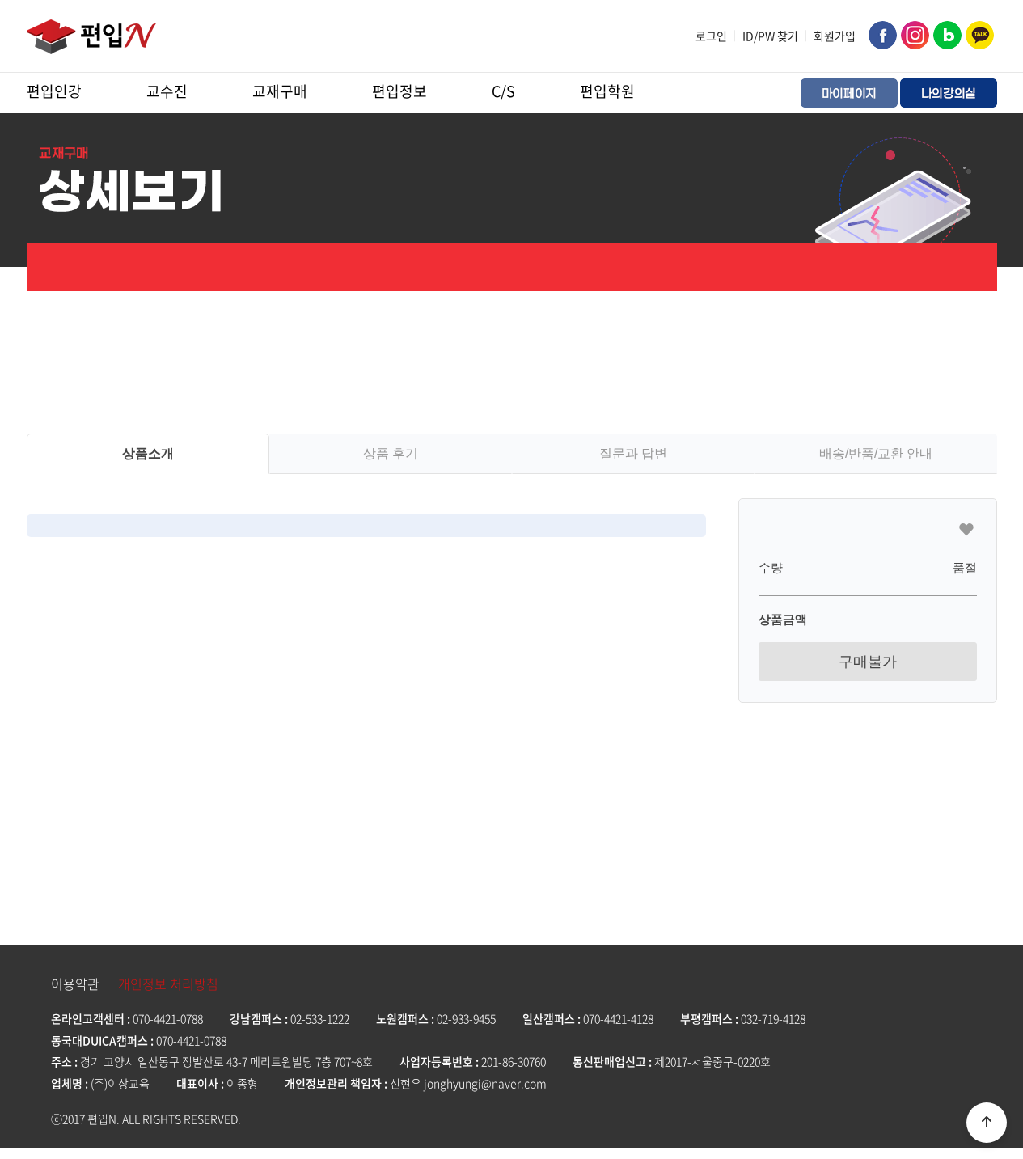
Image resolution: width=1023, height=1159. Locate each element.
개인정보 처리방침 (168, 983)
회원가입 (835, 35)
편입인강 (54, 91)
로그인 (711, 35)
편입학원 (607, 91)
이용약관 (75, 983)
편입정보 (399, 91)
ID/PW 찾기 (770, 35)
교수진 (167, 91)
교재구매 (279, 91)
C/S (503, 91)
